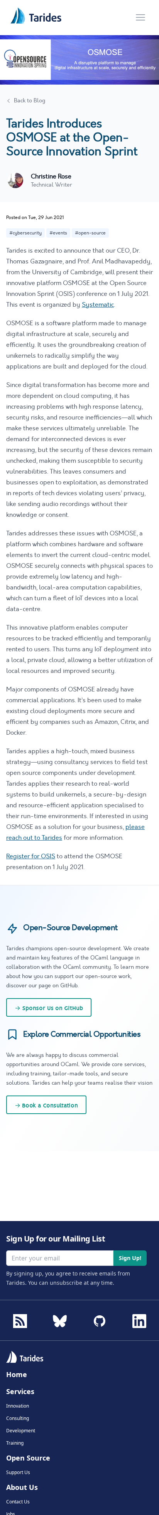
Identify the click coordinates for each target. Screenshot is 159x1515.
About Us (22, 1487)
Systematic (98, 305)
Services (20, 1391)
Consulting (17, 1418)
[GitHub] (100, 1318)
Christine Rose (51, 176)
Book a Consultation (46, 1105)
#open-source (90, 233)
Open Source (28, 1457)
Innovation (17, 1406)
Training (15, 1443)
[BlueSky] (60, 1318)
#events (58, 233)
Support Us (18, 1472)
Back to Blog (29, 100)
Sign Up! (130, 1258)
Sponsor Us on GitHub (49, 1008)
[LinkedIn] (139, 1318)
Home (16, 1374)
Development (20, 1431)
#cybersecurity (25, 233)
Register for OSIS (30, 856)
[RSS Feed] (20, 1321)
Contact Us (18, 1502)
